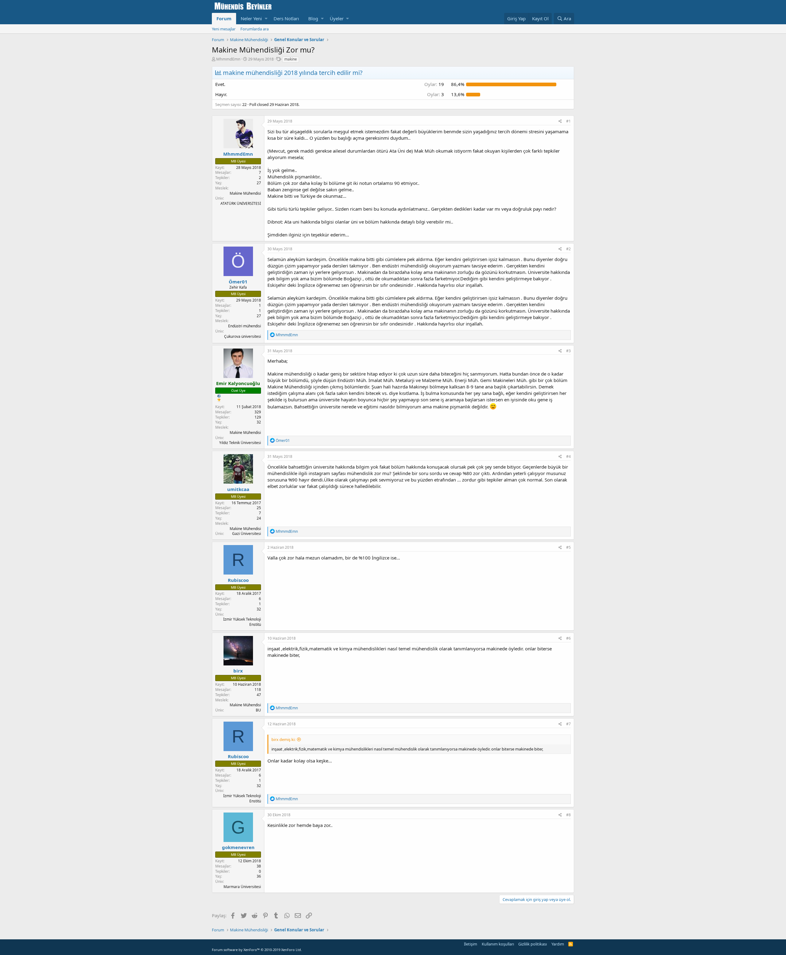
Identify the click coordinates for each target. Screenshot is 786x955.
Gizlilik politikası (532, 944)
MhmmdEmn (228, 59)
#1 (568, 121)
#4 (568, 456)
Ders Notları (286, 18)
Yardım (557, 944)
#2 (568, 248)
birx (238, 671)
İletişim (470, 944)
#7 (568, 724)
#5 (568, 547)
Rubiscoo (238, 580)
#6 (568, 638)
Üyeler (337, 18)
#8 (568, 814)
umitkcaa (238, 489)
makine (290, 59)
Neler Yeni (251, 18)
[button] (266, 18)
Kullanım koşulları (498, 944)
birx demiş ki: (283, 739)
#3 (568, 350)
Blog (313, 18)
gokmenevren (238, 847)
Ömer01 (238, 282)
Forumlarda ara (254, 29)
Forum (224, 18)
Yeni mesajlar (223, 29)
